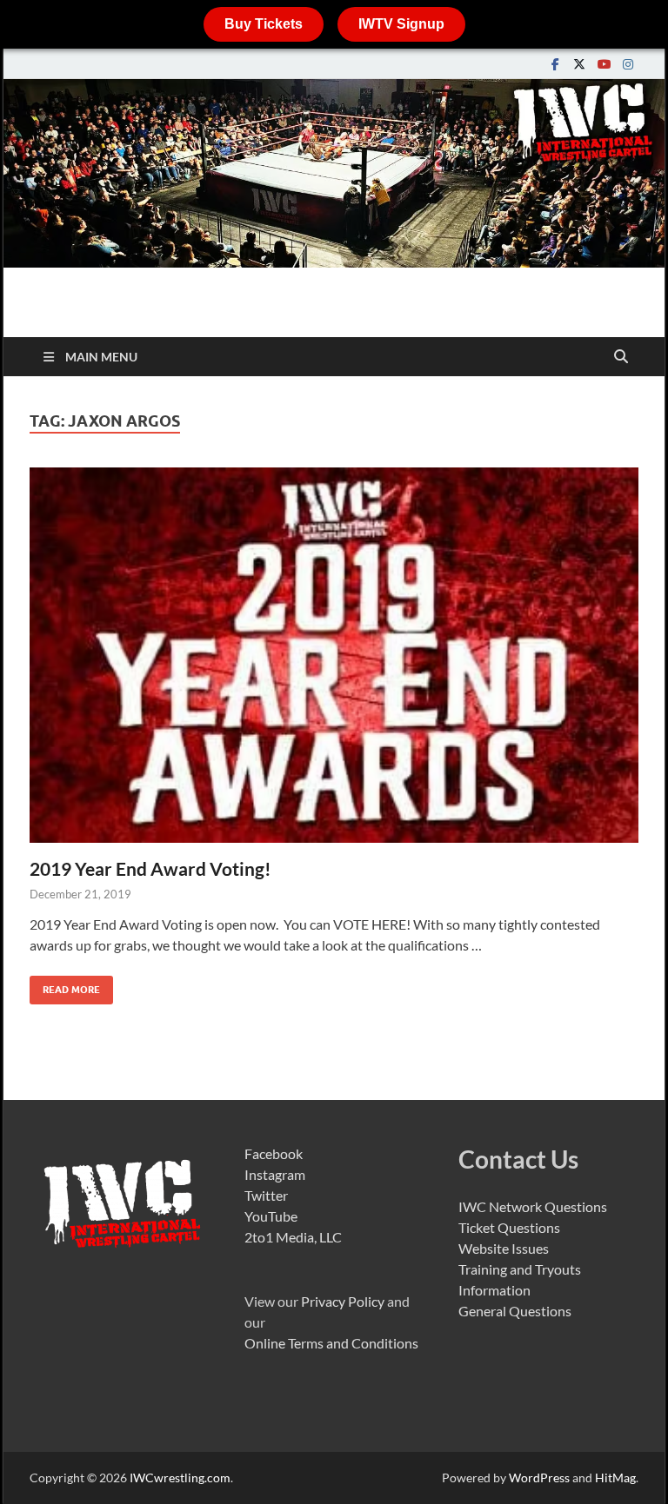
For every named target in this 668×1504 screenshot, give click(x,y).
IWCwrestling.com (180, 1477)
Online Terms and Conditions (331, 1343)
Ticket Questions (509, 1227)
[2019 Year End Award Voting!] (334, 655)
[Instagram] (628, 64)
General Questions (514, 1310)
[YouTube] (603, 64)
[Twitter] (579, 64)
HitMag (615, 1477)
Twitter (266, 1195)
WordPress (539, 1477)
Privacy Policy (342, 1301)
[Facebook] (554, 64)
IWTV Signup (401, 24)
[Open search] (621, 357)
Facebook (273, 1153)
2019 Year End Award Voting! (150, 868)
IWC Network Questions (532, 1206)
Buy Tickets (263, 24)
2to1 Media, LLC (293, 1237)
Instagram (274, 1174)
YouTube (270, 1216)
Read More (65, 986)
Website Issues (503, 1248)
